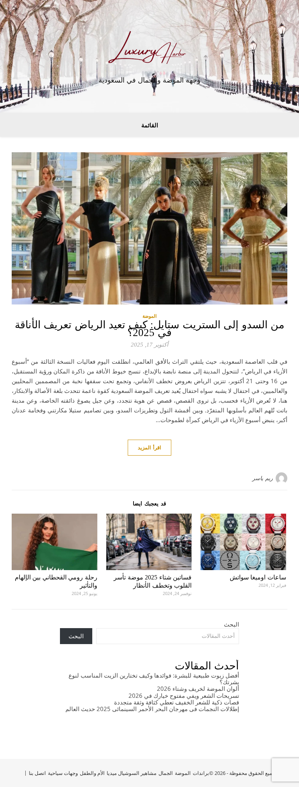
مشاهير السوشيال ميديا (132, 772)
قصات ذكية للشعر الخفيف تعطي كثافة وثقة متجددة (176, 702)
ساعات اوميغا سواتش (258, 577)
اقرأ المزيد (149, 447)
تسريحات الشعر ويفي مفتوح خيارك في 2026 (183, 695)
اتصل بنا (37, 772)
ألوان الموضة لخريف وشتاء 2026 (198, 688)
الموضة (149, 316)
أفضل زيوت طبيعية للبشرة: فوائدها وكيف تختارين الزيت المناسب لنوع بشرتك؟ (154, 678)
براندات (201, 772)
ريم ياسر (262, 478)
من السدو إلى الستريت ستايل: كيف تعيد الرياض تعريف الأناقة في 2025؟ (150, 328)
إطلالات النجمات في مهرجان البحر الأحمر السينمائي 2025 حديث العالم (152, 709)
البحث (231, 624)
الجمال (165, 772)
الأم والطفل (92, 772)
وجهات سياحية (63, 772)
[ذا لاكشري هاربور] (149, 49)
